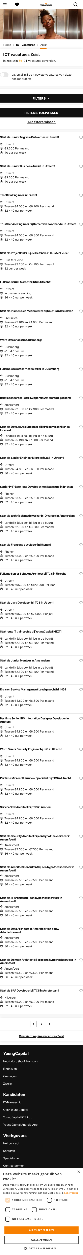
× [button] (78, 1172)
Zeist (43, 44)
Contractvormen (13, 1165)
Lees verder (71, 1192)
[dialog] (41, 1211)
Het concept (11, 1143)
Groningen (10, 1076)
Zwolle (7, 1083)
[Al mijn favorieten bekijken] (17, 4)
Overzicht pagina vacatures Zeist (41, 1036)
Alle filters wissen (41, 122)
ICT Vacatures (25, 44)
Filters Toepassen (41, 113)
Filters (39, 98)
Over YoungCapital (15, 1109)
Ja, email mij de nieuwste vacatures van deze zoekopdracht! (42, 76)
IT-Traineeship (12, 1102)
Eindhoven (10, 1068)
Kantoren (9, 1150)
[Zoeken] (77, 4)
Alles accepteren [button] (41, 1230)
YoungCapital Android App (20, 1124)
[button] (41, 1248)
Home (7, 44)
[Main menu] (4, 4)
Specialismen (11, 1158)
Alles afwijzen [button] (41, 1240)
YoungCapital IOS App (17, 1117)
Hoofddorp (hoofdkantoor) (20, 1061)
